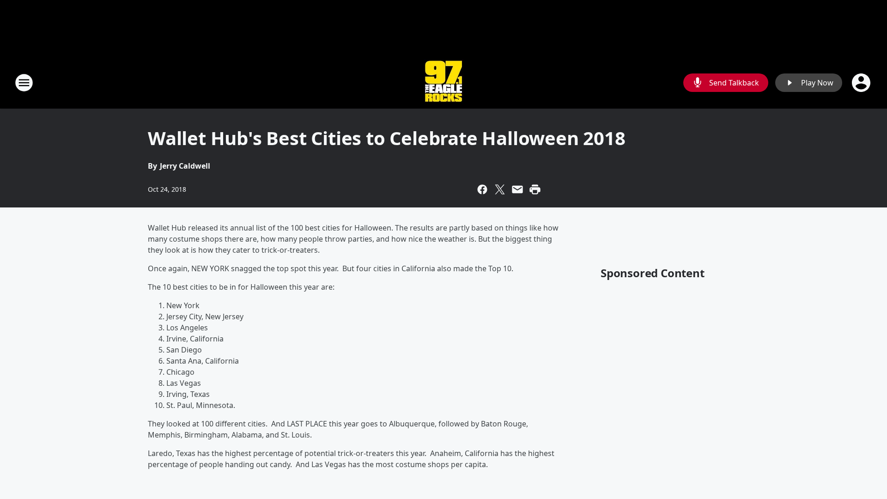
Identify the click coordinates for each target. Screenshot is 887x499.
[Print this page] (535, 189)
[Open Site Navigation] (24, 82)
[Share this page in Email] (517, 189)
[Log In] (862, 82)
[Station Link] (443, 82)
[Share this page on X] (499, 189)
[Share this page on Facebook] (482, 189)
